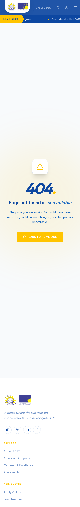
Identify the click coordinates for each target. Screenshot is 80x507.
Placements (12, 472)
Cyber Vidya (43, 7)
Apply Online (12, 492)
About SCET (12, 451)
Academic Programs (17, 458)
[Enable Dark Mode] (66, 7)
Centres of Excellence (19, 465)
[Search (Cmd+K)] (58, 7)
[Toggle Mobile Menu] (75, 7)
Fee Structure (13, 499)
